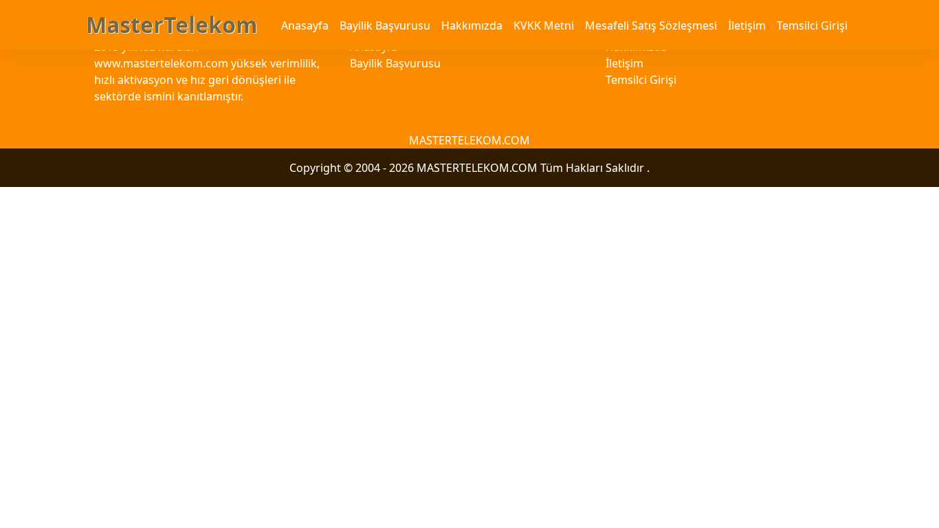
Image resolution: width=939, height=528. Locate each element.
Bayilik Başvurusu (385, 25)
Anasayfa (305, 25)
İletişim (747, 25)
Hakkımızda (471, 25)
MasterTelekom (171, 24)
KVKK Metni (543, 25)
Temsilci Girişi (812, 25)
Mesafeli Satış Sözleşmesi (651, 25)
